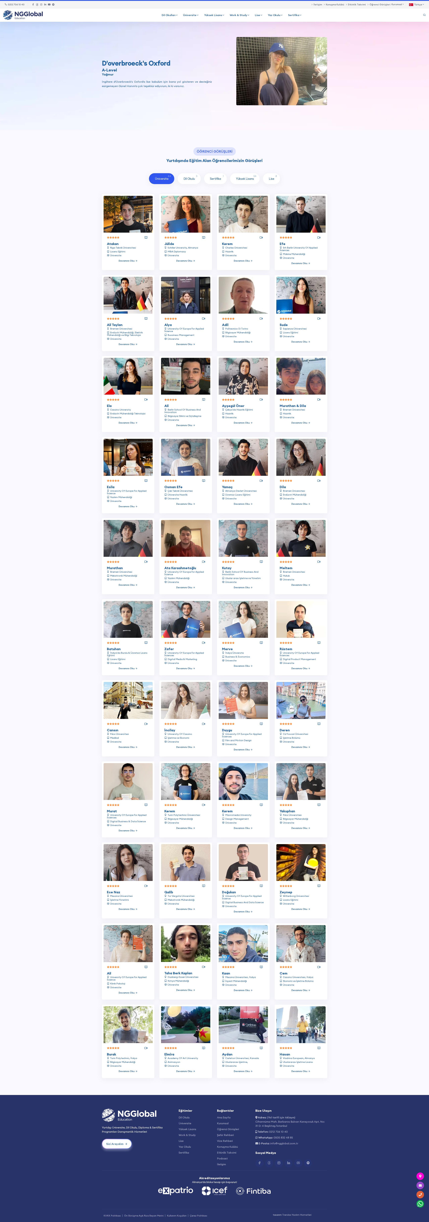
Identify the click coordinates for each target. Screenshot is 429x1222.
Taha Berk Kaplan (178, 973)
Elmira (169, 1054)
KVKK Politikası (112, 1215)
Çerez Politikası (198, 1215)
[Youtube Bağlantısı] (49, 4)
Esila (110, 487)
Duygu (227, 730)
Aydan (227, 1054)
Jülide (169, 244)
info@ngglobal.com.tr (284, 1143)
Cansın (112, 730)
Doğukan (229, 892)
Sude (284, 325)
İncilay (169, 730)
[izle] (261, 237)
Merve (227, 649)
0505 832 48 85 (283, 1137)
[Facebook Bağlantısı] (33, 4)
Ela (109, 406)
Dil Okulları (168, 15)
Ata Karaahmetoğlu (180, 568)
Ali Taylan (114, 325)
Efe (282, 244)
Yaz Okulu (274, 15)
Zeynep (286, 892)
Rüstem (286, 649)
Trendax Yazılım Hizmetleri (297, 1214)
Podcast (222, 1158)
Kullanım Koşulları (177, 1215)
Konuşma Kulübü (335, 4)
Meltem (286, 568)
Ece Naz (113, 892)
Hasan (285, 1054)
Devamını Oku (127, 260)
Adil (225, 325)
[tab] (161, 178)
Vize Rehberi (225, 1141)
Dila (283, 487)
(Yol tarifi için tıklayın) (281, 1117)
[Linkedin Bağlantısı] (45, 4)
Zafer (169, 649)
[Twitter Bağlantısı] (37, 4)
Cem (283, 973)
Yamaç (227, 487)
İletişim (318, 4)
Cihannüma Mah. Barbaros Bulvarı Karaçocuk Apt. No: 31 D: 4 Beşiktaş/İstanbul (290, 1123)
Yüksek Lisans (213, 15)
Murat (112, 811)
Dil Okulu (184, 1117)
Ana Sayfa (223, 1117)
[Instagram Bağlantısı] (41, 4)
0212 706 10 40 (16, 4)
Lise (257, 15)
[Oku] (146, 237)
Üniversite (189, 15)
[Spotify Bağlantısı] (53, 4)
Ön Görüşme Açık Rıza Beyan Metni (144, 1215)
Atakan (113, 244)
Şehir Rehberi (225, 1135)
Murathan (115, 568)
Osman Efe (173, 487)
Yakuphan (287, 811)
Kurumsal (223, 1123)
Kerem (227, 244)
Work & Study (238, 15)
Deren (285, 730)
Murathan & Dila (293, 406)
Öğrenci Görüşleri (380, 4)
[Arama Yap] (424, 15)
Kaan (226, 973)
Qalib (168, 892)
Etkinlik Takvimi (357, 4)
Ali (166, 406)
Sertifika (293, 15)
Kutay (227, 568)
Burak (111, 1054)
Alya (168, 325)
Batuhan (114, 649)
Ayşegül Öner (233, 406)
